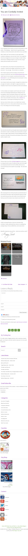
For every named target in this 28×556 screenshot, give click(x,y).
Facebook (7, 497)
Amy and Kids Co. (13, 525)
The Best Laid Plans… (5, 369)
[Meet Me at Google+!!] (2, 502)
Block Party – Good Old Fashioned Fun (17, 244)
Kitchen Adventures (5, 413)
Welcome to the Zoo (15, 15)
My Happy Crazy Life (17, 530)
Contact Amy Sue (10, 527)
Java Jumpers (21, 284)
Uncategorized (4, 418)
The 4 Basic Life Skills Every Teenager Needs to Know (11, 371)
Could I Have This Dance (6, 243)
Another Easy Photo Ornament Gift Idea (9, 358)
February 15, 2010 (6, 15)
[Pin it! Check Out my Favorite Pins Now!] (2, 510)
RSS (6, 518)
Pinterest (7, 509)
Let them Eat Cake (7, 284)
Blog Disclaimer (18, 527)
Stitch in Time (4, 416)
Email (6, 514)
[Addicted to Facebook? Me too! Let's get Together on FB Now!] (2, 498)
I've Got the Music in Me (5, 409)
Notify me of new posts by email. (8, 319)
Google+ (6, 501)
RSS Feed (7, 525)
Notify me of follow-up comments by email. (11, 316)
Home (3, 525)
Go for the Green (4, 407)
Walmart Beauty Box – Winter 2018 (8, 360)
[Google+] (18, 330)
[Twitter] (12, 330)
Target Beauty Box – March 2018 (7, 364)
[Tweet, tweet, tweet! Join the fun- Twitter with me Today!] (2, 506)
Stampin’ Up (22, 97)
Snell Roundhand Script (20, 74)
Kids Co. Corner (4, 411)
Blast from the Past (5, 402)
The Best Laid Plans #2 (5, 366)
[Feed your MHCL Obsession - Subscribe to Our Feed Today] (2, 520)
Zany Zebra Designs (7, 486)
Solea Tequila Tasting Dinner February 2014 (6, 267)
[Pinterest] (15, 330)
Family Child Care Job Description (17, 256)
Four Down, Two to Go (5, 375)
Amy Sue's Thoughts (5, 400)
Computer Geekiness (5, 405)
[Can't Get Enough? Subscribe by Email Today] (2, 516)
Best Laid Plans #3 (4, 362)
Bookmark (4, 278)
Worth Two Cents (4, 422)
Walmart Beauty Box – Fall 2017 (7, 377)
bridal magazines (16, 161)
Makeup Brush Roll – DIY (6, 255)
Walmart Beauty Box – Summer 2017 (8, 373)
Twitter (6, 505)
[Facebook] (9, 330)
